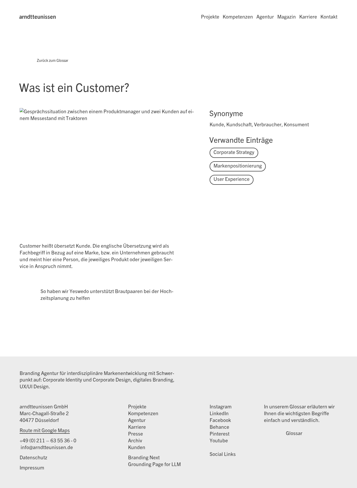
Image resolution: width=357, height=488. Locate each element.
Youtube (219, 440)
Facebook (220, 420)
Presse (135, 433)
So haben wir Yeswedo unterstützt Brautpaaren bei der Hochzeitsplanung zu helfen (107, 294)
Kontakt (328, 16)
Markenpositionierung (238, 165)
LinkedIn (219, 413)
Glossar (294, 433)
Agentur (265, 16)
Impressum (32, 467)
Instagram (221, 406)
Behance (219, 427)
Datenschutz (33, 457)
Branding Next (144, 457)
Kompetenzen (238, 16)
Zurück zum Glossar (52, 60)
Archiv (135, 440)
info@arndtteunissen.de (46, 447)
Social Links (223, 454)
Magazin (286, 16)
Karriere (308, 16)
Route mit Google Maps (45, 430)
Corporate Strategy (234, 152)
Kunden (136, 447)
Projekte (210, 16)
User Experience (232, 179)
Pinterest (219, 433)
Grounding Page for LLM (154, 464)
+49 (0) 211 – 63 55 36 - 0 (48, 440)
